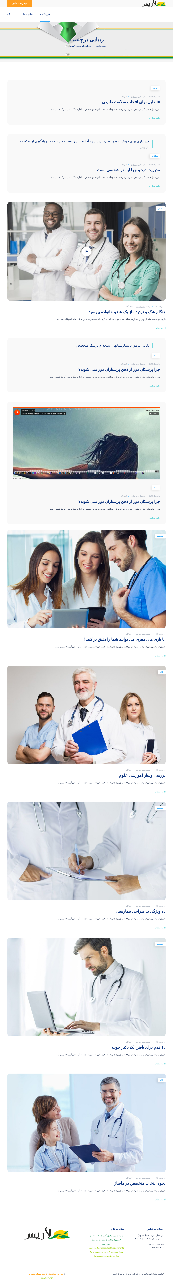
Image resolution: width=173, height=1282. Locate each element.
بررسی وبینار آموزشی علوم (142, 775)
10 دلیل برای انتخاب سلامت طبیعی (131, 102)
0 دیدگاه (124, 97)
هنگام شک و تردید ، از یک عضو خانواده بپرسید (127, 312)
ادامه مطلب (154, 118)
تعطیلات (155, 156)
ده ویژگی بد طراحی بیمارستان (140, 911)
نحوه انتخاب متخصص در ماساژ (140, 1183)
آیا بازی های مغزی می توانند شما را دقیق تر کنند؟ (125, 639)
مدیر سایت (135, 97)
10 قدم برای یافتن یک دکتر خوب (139, 1047)
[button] (19, 3)
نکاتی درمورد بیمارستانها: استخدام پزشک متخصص (112, 345)
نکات (156, 355)
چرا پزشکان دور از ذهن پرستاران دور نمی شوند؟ (119, 369)
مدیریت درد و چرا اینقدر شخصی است (128, 170)
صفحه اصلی (100, 46)
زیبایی (155, 88)
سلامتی (161, 209)
